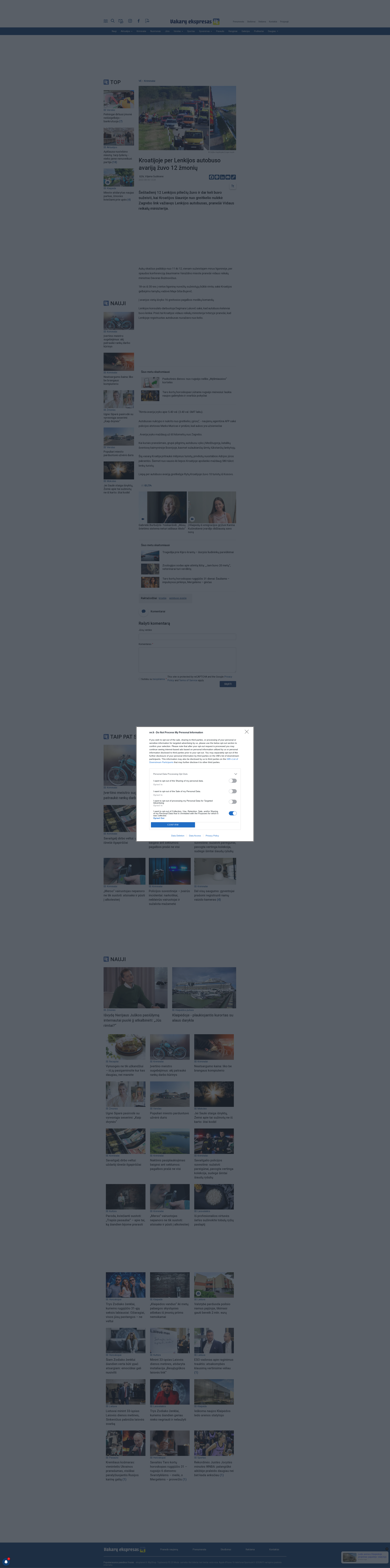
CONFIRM (173, 825)
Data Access (195, 835)
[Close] (248, 733)
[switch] (233, 781)
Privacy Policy (212, 835)
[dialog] (195, 784)
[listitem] (195, 774)
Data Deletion (177, 835)
